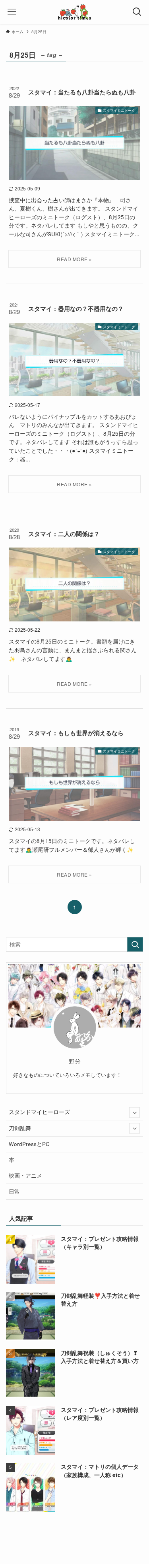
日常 (14, 1191)
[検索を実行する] (135, 944)
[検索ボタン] (137, 12)
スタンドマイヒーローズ (39, 1112)
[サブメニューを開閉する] (134, 1112)
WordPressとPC (29, 1144)
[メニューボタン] (12, 12)
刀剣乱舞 (20, 1128)
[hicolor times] (74, 12)
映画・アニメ (25, 1175)
